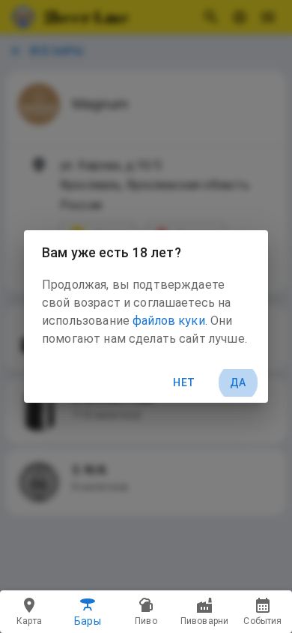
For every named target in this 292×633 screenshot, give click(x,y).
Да (238, 382)
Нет (184, 382)
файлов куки (169, 321)
